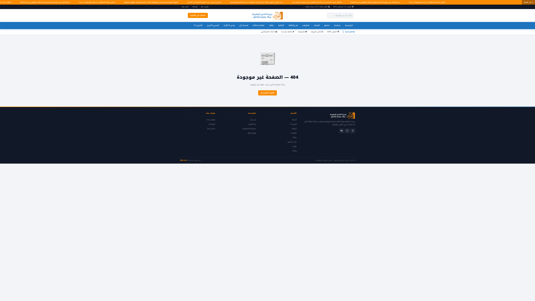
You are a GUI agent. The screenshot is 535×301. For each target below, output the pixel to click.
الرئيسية (349, 25)
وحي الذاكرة (229, 25)
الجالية (281, 25)
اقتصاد (317, 25)
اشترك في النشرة (197, 15)
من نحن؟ (253, 119)
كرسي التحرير (213, 25)
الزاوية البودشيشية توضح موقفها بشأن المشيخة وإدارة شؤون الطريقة (145, 2)
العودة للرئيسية (267, 92)
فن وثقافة (293, 25)
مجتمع (327, 25)
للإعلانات (194, 6)
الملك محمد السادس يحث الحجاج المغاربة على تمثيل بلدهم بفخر (310, 2)
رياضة (295, 150)
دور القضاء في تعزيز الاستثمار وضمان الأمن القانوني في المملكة (369, 2)
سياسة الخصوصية (249, 128)
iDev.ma (183, 160)
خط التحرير (252, 124)
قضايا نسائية (258, 25)
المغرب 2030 (332, 31)
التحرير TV (198, 25)
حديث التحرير (292, 142)
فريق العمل (252, 133)
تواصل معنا (205, 6)
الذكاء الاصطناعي (268, 31)
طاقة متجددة (286, 31)
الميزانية (301, 31)
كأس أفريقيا (316, 31)
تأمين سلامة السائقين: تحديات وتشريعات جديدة (421, 2)
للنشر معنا (185, 6)
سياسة (337, 25)
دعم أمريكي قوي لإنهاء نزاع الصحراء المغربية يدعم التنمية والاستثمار (250, 2)
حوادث (294, 146)
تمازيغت (305, 25)
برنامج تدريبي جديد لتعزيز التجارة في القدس (198, 2)
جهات (271, 25)
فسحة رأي (243, 25)
